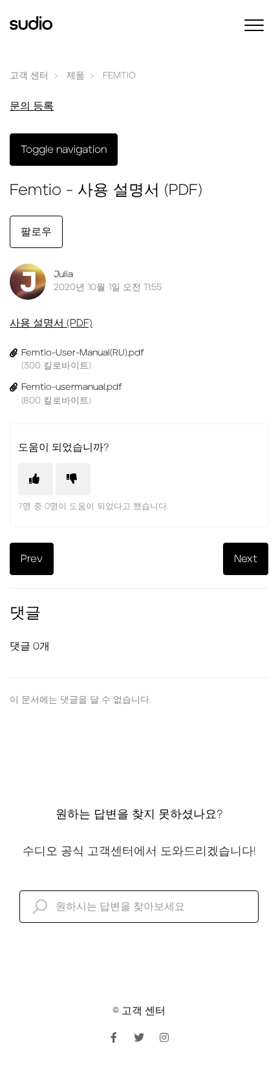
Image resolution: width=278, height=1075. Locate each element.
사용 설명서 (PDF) (51, 323)
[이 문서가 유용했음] (35, 479)
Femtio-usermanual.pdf (71, 387)
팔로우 (36, 232)
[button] (253, 25)
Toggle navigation (64, 149)
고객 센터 (29, 75)
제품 (76, 75)
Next (245, 559)
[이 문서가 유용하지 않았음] (73, 479)
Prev (32, 559)
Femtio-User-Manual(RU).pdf (82, 352)
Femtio (119, 75)
